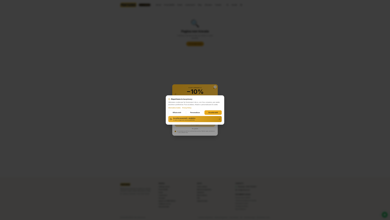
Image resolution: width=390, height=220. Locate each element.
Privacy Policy (186, 108)
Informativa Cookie (174, 108)
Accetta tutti (213, 112)
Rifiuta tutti (177, 112)
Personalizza (195, 112)
